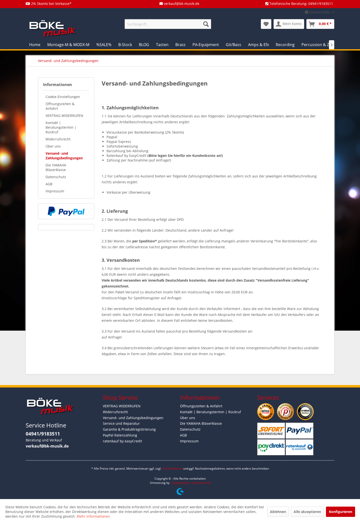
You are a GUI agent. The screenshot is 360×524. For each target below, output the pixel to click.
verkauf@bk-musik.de (47, 446)
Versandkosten (172, 468)
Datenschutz (56, 177)
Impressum (55, 191)
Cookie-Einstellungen (63, 96)
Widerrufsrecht (58, 139)
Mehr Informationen (93, 516)
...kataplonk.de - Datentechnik (190, 483)
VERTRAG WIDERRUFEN (64, 115)
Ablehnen (278, 511)
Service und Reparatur (121, 423)
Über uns (53, 146)
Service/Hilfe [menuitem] (319, 12)
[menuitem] (168, 24)
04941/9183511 (43, 434)
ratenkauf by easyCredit (122, 441)
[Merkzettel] (266, 24)
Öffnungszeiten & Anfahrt (60, 106)
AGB (49, 184)
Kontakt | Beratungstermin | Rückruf (61, 127)
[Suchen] (206, 24)
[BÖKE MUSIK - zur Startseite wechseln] (52, 28)
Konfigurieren (340, 511)
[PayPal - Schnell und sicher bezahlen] (66, 211)
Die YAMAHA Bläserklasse (56, 167)
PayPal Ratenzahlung (120, 435)
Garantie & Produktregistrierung (129, 429)
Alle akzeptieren (307, 511)
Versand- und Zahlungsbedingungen (64, 155)
